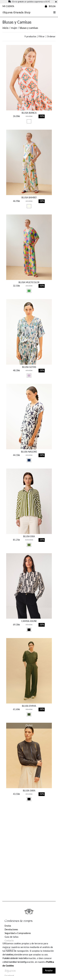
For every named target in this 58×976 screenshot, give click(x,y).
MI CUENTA (8, 6)
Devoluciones (11, 929)
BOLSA (52, 6)
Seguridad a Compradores (18, 933)
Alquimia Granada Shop (16, 12)
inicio (5, 28)
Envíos (8, 926)
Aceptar (49, 970)
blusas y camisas (29, 28)
